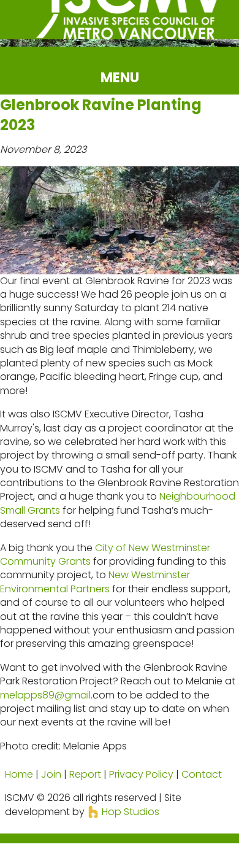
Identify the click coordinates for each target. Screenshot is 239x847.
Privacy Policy (141, 774)
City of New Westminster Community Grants (105, 554)
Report (85, 774)
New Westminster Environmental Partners (95, 581)
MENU (120, 77)
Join (51, 774)
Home (19, 774)
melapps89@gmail (45, 695)
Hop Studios (129, 812)
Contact (201, 774)
